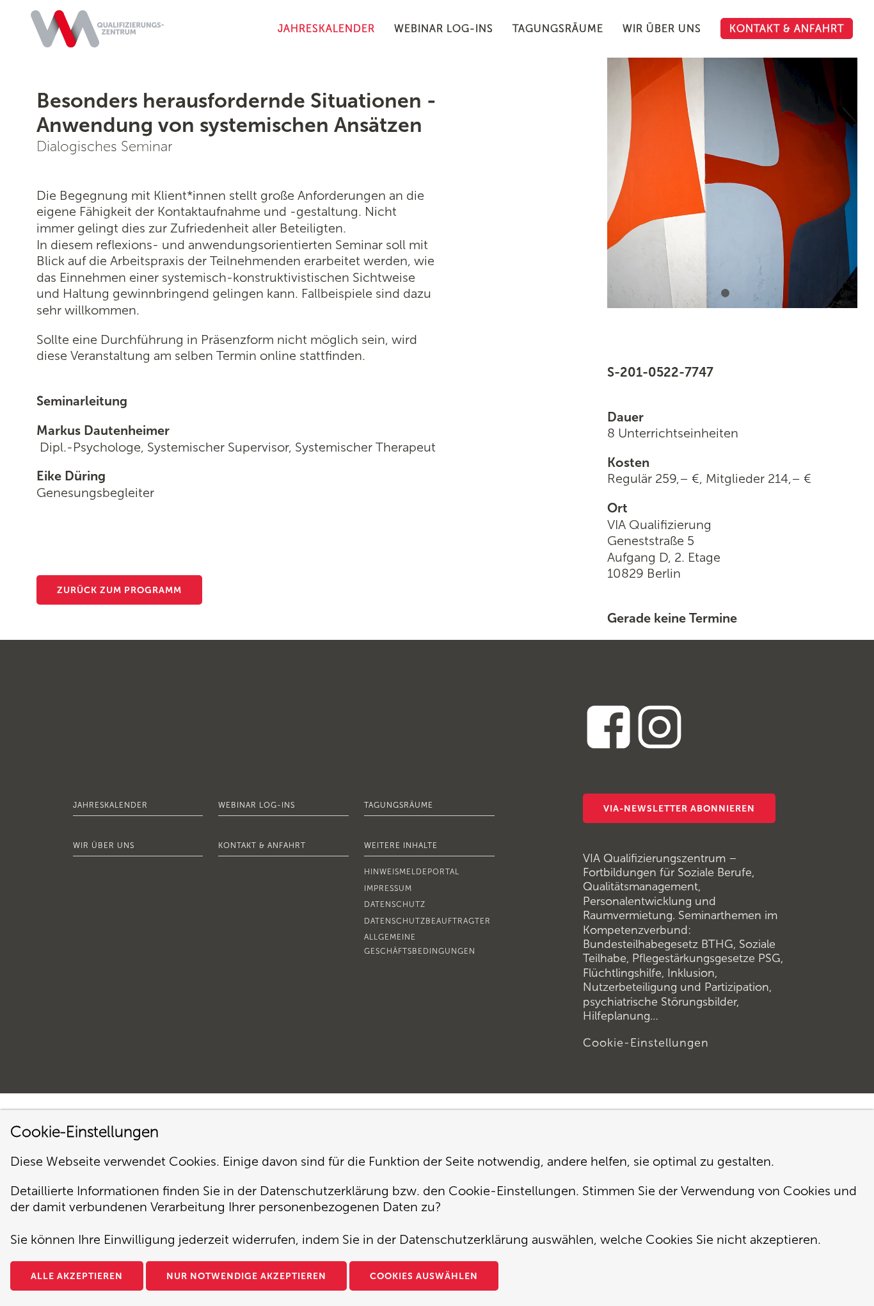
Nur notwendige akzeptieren (246, 1276)
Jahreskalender (110, 805)
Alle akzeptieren (77, 1276)
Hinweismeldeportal (411, 871)
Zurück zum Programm (119, 590)
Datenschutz (394, 904)
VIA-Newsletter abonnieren (679, 808)
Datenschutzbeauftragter (427, 921)
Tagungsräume (398, 805)
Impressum (388, 888)
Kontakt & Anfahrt (262, 845)
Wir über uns (103, 845)
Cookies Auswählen (424, 1276)
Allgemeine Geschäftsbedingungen (419, 944)
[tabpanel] (732, 183)
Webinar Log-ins (256, 805)
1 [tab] (726, 295)
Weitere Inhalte (401, 845)
